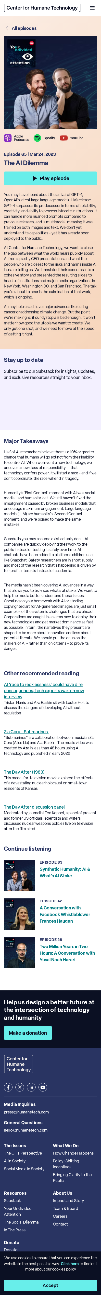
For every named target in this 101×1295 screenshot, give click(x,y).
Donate (10, 1249)
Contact (60, 1224)
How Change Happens (73, 1153)
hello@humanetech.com (26, 1130)
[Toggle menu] (92, 8)
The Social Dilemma (21, 1222)
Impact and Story (68, 1200)
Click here (70, 1263)
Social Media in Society (24, 1168)
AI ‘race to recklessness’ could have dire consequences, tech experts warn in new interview (44, 690)
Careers (60, 1216)
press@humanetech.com (26, 1112)
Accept (50, 1285)
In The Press (14, 1230)
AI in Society (15, 1161)
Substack (12, 1200)
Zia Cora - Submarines (26, 732)
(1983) (24, 772)
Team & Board (65, 1208)
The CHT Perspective (23, 1153)
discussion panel (34, 807)
